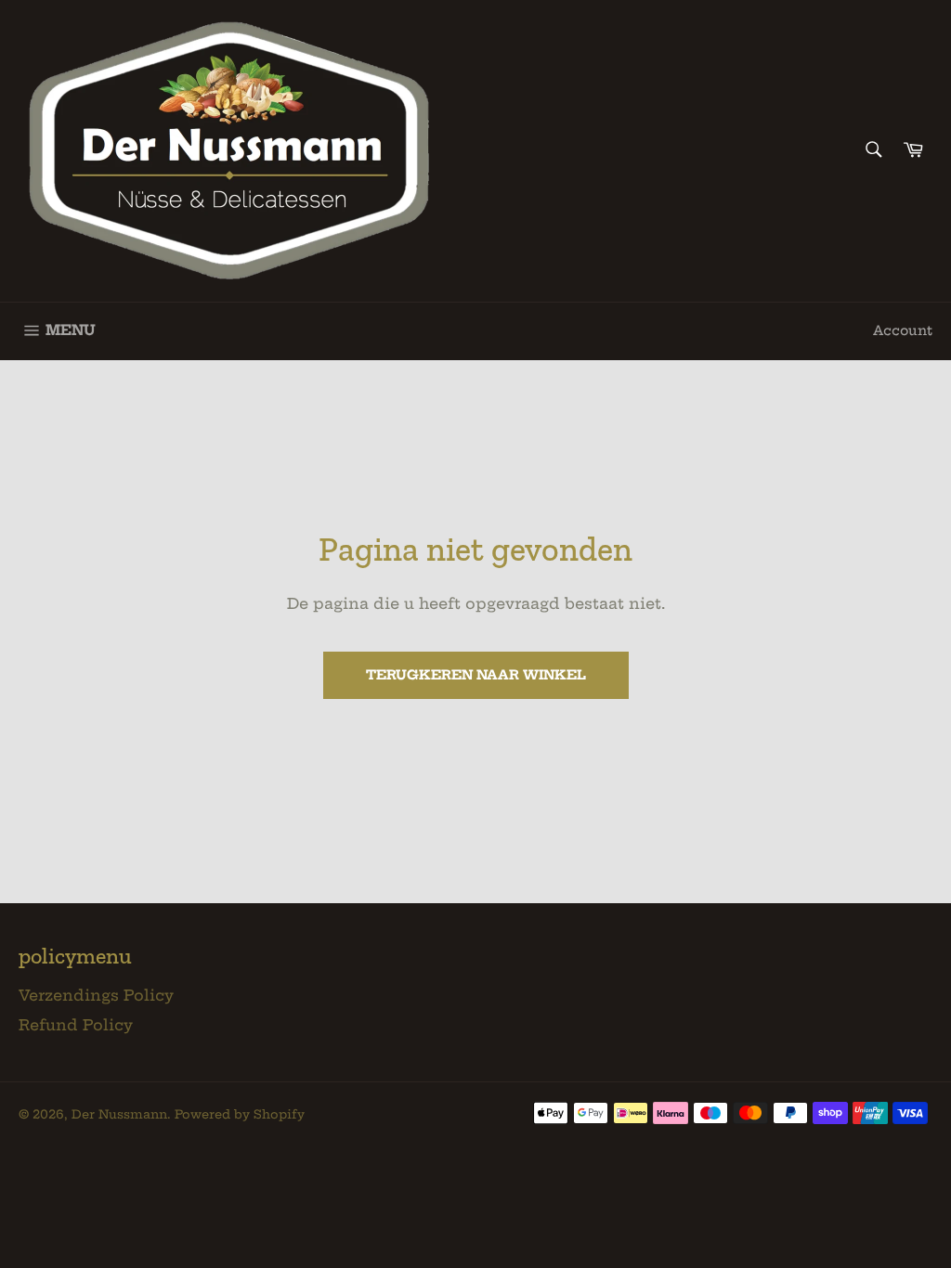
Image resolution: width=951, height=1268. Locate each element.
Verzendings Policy (96, 995)
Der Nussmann (119, 1113)
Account (902, 330)
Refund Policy (76, 1025)
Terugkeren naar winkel (476, 674)
